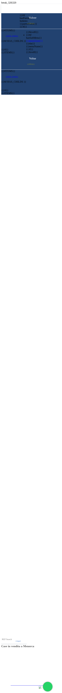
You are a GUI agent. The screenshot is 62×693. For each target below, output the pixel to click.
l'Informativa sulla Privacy (32, 665)
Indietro (22, 21)
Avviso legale (32, 659)
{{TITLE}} (31, 23)
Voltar (32, 58)
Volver (32, 17)
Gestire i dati (32, 676)
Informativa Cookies (32, 670)
